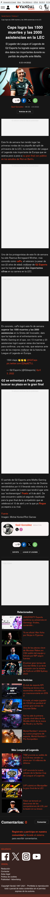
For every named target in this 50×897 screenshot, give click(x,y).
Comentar (41, 822)
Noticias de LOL (25, 111)
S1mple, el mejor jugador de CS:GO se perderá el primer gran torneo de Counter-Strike (34, 704)
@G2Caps (32, 360)
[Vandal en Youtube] (36, 856)
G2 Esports (41, 264)
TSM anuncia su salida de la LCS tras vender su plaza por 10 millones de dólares (35, 758)
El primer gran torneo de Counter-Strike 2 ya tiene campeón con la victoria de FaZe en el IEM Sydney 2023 (35, 668)
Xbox (19, 2)
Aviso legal (5, 874)
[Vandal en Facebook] (5, 856)
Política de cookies (9, 876)
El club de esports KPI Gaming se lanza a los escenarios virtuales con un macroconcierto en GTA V (35, 690)
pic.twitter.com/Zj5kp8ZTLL (20, 363)
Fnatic (25, 493)
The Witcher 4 (27, 2)
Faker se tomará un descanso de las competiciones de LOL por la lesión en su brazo (35, 804)
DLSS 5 (42, 2)
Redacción (5, 868)
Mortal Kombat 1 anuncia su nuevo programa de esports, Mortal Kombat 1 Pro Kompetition (34, 734)
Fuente (4, 513)
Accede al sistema (35, 835)
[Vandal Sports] (25, 7)
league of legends (30, 552)
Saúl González (17, 106)
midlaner (27, 264)
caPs (19, 261)
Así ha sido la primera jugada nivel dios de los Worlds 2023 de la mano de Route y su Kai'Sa (34, 719)
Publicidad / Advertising (11, 879)
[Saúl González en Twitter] (17, 529)
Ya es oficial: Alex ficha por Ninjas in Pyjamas (33, 633)
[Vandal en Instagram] (26, 856)
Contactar (5, 871)
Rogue (42, 503)
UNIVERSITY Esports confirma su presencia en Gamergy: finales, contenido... (35, 621)
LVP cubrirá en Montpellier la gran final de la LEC (35, 786)
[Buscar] (40, 7)
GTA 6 (36, 2)
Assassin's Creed (9, 2)
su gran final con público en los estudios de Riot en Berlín (24, 157)
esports (15, 552)
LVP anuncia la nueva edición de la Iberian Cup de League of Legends (34, 773)
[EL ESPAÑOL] (47, 7)
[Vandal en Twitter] (15, 856)
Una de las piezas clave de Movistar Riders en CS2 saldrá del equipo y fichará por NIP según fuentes (34, 653)
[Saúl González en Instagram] (21, 529)
